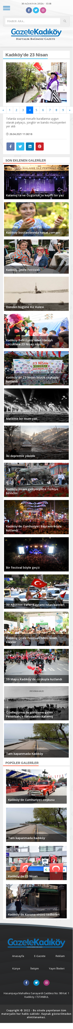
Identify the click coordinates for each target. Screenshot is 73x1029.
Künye (16, 968)
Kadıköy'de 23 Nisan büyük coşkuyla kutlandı (32, 379)
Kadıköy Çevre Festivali (23, 270)
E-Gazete (39, 956)
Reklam (60, 956)
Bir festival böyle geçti (23, 567)
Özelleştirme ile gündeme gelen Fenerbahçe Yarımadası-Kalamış (29, 714)
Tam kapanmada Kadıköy (24, 754)
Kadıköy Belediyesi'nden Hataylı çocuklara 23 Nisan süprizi (29, 342)
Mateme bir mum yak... (23, 419)
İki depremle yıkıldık (20, 456)
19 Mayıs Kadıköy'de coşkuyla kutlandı (34, 679)
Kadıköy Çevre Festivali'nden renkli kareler (31, 640)
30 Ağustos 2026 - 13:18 (36, 3)
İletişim (34, 968)
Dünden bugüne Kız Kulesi (25, 307)
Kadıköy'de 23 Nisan (23, 876)
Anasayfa (18, 956)
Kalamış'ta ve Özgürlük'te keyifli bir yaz (35, 195)
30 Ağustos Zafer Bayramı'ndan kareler (35, 605)
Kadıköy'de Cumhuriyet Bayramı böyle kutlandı (34, 528)
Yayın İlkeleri (57, 968)
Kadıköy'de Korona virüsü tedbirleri (34, 914)
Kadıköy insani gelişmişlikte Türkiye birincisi (32, 491)
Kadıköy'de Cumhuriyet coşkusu (31, 800)
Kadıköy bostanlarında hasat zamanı (33, 232)
